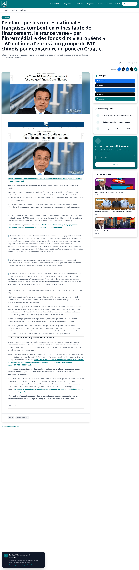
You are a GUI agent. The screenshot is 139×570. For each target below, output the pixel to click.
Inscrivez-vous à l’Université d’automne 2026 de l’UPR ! (116, 115)
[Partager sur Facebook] (119, 69)
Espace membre (131, 4)
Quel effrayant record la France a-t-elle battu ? (116, 122)
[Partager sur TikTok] (131, 69)
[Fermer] (41, 555)
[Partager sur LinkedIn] (127, 69)
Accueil (5, 10)
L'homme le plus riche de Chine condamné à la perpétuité (115, 129)
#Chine (11, 417)
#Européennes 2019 (22, 417)
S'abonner (115, 165)
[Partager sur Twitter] (123, 69)
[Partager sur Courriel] (135, 69)
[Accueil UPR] (4, 4)
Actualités (14, 10)
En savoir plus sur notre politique (19, 565)
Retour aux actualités (11, 426)
